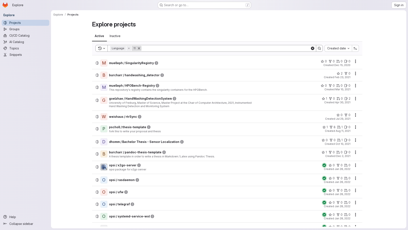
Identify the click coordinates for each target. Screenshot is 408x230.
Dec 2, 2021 (343, 156)
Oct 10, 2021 (343, 143)
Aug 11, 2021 (343, 130)
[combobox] (338, 48)
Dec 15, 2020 (342, 65)
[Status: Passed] (324, 165)
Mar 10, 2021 (342, 89)
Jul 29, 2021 (343, 118)
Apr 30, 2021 (342, 102)
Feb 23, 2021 (342, 77)
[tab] (99, 36)
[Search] (319, 48)
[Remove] (139, 48)
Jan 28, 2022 (342, 169)
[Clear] (312, 48)
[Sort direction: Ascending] (355, 48)
